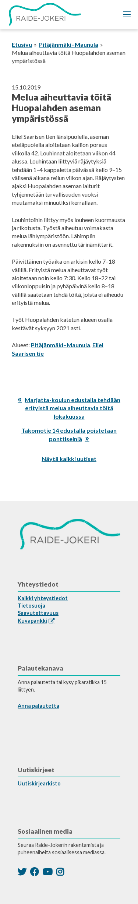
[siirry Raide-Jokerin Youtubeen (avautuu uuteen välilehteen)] (48, 871)
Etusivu (22, 44)
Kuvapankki (32, 621)
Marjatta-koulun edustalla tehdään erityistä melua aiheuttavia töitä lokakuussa (72, 408)
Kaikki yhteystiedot (43, 598)
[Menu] (127, 14)
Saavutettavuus (38, 613)
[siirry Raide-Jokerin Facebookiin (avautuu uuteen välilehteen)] (34, 871)
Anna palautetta (38, 706)
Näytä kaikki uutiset (69, 458)
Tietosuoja (31, 605)
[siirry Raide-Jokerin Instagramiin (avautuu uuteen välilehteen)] (60, 871)
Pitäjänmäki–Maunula (68, 44)
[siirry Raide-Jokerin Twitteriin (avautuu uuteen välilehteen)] (22, 871)
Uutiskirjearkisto (39, 783)
